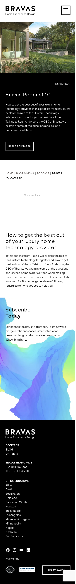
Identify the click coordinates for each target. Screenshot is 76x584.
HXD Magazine (53, 570)
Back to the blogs (19, 144)
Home (9, 171)
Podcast (13, 82)
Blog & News (25, 171)
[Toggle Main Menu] (63, 10)
